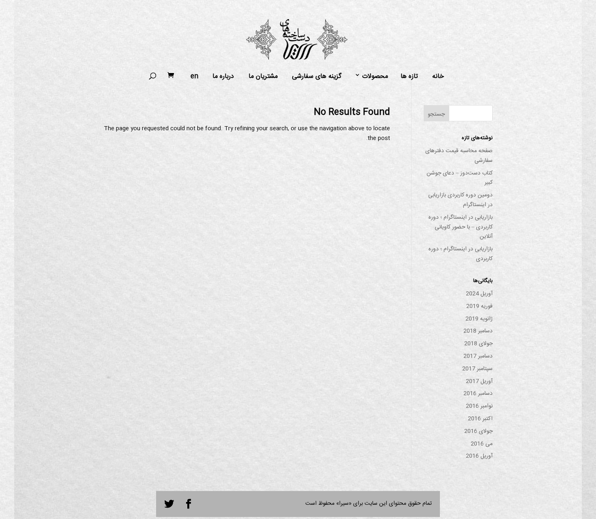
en (194, 77)
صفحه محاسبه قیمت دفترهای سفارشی (459, 156)
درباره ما (223, 77)
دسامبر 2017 (478, 356)
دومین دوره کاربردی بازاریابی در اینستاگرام (460, 200)
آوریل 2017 (479, 381)
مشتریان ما (263, 77)
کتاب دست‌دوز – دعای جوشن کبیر (460, 178)
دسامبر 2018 (478, 331)
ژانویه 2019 (479, 319)
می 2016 (482, 444)
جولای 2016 (478, 431)
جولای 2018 (478, 344)
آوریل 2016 (479, 456)
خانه (438, 77)
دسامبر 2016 (478, 393)
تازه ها (409, 77)
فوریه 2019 (479, 306)
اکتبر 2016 (480, 419)
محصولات (375, 77)
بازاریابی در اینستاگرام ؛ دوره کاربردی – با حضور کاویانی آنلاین (461, 227)
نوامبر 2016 (479, 406)
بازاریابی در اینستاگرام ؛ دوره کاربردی (461, 254)
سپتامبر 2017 (477, 369)
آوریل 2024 (479, 294)
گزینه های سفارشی (316, 77)
